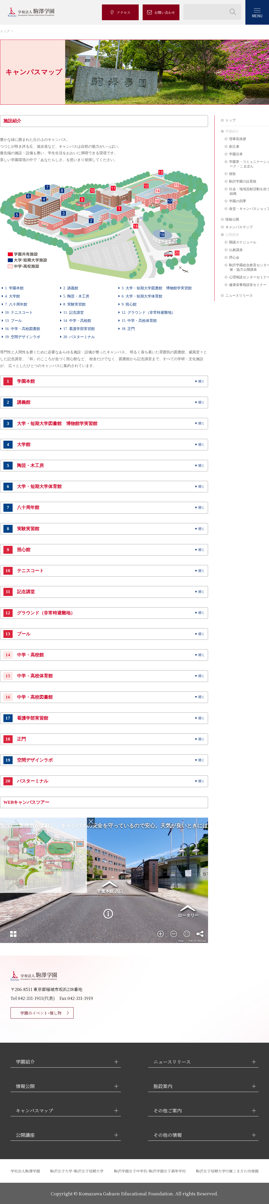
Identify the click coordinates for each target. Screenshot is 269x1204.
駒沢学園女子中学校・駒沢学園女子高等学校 (150, 1171)
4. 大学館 (12, 296)
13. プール (13, 320)
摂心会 (234, 257)
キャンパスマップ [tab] (34, 1110)
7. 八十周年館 (16, 304)
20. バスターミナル (79, 337)
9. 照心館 (129, 304)
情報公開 (232, 219)
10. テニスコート (19, 312)
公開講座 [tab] (25, 1135)
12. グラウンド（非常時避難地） (148, 312)
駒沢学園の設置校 (242, 181)
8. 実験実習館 (74, 304)
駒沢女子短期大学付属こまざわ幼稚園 (227, 1171)
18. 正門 (128, 329)
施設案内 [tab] (162, 1086)
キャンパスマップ (239, 227)
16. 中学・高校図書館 (22, 329)
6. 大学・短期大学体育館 (142, 296)
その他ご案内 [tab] (167, 1110)
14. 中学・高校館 (77, 320)
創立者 (234, 146)
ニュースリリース (239, 295)
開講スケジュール (242, 242)
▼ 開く (199, 381)
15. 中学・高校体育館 (139, 320)
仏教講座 (236, 250)
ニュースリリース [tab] (172, 1061)
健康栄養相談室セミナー (248, 285)
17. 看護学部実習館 (79, 329)
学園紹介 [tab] (25, 1061)
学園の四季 (237, 201)
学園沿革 (236, 154)
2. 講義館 (70, 288)
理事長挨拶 (237, 139)
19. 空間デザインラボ (22, 337)
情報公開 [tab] (25, 1086)
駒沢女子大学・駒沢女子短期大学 (77, 1171)
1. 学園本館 (14, 288)
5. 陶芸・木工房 (76, 296)
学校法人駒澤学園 (25, 1171)
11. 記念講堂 (73, 312)
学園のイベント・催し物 (40, 1013)
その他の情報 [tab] (167, 1135)
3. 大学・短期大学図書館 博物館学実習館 (157, 288)
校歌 (232, 174)
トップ (4, 31)
